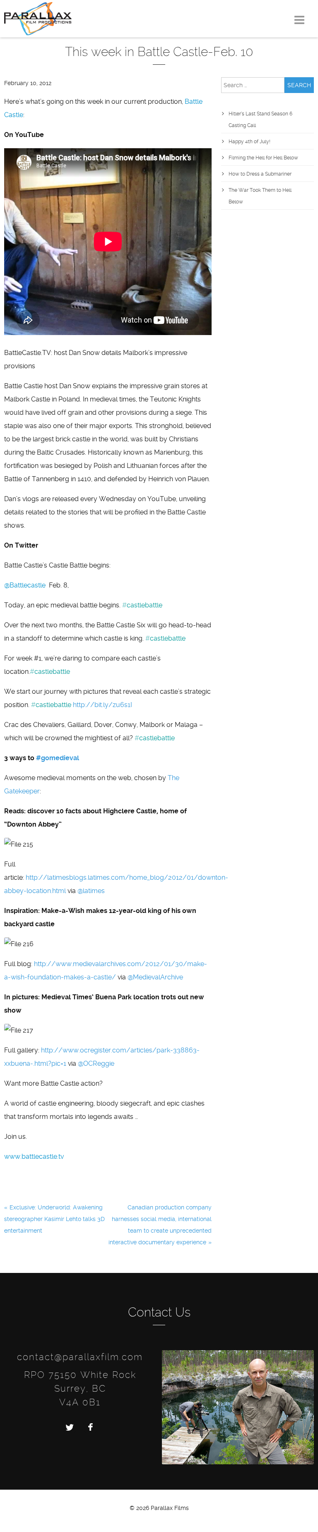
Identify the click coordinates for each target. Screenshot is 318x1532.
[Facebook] (90, 1426)
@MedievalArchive (155, 977)
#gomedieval (57, 758)
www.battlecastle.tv (34, 1156)
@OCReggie (96, 1063)
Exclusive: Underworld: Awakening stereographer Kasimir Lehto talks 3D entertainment (54, 1219)
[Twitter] (69, 1426)
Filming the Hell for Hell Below (263, 158)
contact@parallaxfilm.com (80, 1356)
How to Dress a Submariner (260, 174)
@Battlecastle (25, 585)
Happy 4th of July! (249, 141)
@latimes (91, 891)
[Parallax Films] (38, 18)
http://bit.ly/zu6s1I (102, 705)
